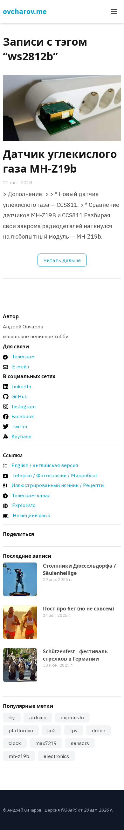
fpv (74, 730)
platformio (21, 730)
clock (15, 743)
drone (98, 730)
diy (12, 717)
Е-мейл (20, 366)
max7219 (46, 743)
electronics (56, 756)
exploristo (72, 717)
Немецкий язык (31, 515)
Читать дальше (62, 260)
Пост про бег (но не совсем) (78, 608)
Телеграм (23, 356)
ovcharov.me (25, 11)
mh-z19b (19, 756)
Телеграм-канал (31, 495)
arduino (37, 717)
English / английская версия (44, 465)
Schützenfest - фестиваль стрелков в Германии (75, 655)
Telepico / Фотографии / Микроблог (55, 475)
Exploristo (24, 505)
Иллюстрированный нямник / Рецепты (57, 485)
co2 (51, 730)
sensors (80, 743)
